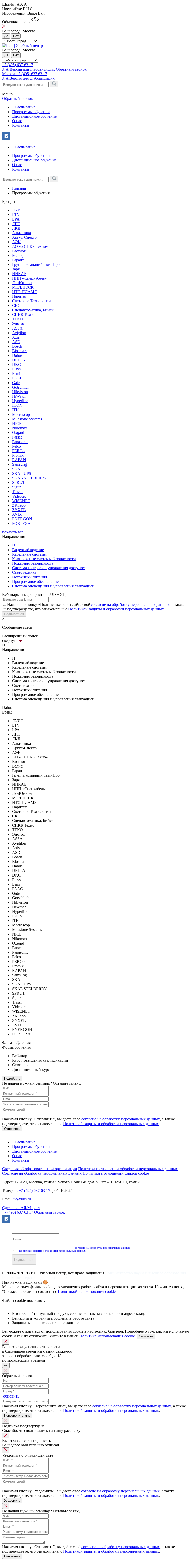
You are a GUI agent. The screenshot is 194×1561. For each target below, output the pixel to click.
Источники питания (29, 577)
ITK (15, 410)
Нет (16, 36)
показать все (12, 532)
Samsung (19, 464)
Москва (9, 74)
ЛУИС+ (19, 210)
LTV (16, 214)
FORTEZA (21, 523)
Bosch (17, 346)
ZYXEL (19, 510)
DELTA (18, 360)
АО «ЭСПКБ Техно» (30, 246)
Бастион (19, 251)
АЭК (16, 242)
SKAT (17, 469)
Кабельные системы (29, 554)
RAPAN (19, 460)
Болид (17, 255)
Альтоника (21, 233)
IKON (17, 405)
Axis (16, 337)
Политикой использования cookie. (87, 1291)
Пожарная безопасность (32, 563)
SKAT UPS (21, 473)
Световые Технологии (31, 301)
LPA (16, 219)
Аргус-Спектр (24, 237)
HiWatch (19, 396)
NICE (17, 423)
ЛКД (16, 228)
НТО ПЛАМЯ (24, 292)
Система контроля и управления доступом (48, 568)
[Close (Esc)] (5, 1342)
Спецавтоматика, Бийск (33, 310)
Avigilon (19, 333)
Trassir (17, 491)
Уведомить (12, 1500)
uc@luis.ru (22, 1199)
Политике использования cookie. (108, 1336)
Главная (19, 188)
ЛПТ (16, 224)
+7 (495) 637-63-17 (34, 1190)
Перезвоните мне (17, 1415)
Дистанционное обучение (34, 116)
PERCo (18, 451)
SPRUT (18, 482)
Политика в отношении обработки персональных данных (128, 1169)
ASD (16, 342)
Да (6, 36)
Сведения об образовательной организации (39, 1169)
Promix (18, 455)
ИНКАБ (19, 273)
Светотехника (24, 572)
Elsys (16, 369)
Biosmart (19, 351)
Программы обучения (31, 111)
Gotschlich (20, 387)
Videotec (19, 496)
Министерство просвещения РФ (39, 1277)
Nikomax (19, 428)
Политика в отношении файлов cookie (116, 1173)
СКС (16, 305)
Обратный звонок (49, 1212)
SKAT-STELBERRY (29, 478)
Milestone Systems (27, 419)
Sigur (16, 487)
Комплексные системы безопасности (44, 559)
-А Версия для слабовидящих (28, 69)
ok (6, 1365)
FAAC (17, 378)
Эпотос (18, 323)
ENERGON (22, 519)
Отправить (12, 1129)
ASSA (17, 328)
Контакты (20, 125)
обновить (11, 1396)
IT (14, 545)
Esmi (16, 373)
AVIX (17, 514)
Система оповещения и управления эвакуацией (53, 586)
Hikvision (20, 392)
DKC (16, 364)
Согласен (146, 1336)
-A (28, 78)
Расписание (25, 107)
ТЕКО (17, 319)
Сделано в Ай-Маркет (21, 1208)
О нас (17, 121)
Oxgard (18, 432)
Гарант (18, 260)
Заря (16, 269)
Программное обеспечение (35, 581)
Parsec (17, 437)
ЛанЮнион (22, 283)
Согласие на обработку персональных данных (42, 1173)
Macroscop (21, 414)
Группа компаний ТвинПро (36, 264)
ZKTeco (19, 505)
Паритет (19, 296)
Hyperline (20, 401)
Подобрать (12, 1078)
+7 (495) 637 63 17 (17, 65)
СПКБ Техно (23, 314)
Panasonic (20, 442)
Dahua (17, 355)
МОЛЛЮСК (23, 287)
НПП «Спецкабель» (29, 278)
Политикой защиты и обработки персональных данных (116, 609)
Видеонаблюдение (28, 549)
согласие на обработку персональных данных (130, 604)
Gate (16, 382)
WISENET (21, 501)
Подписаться (14, 614)
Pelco (16, 446)
